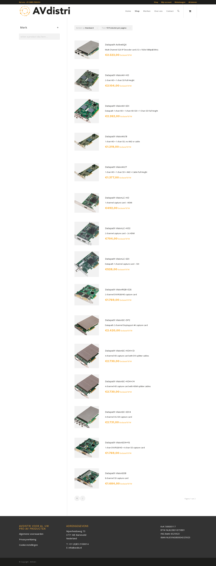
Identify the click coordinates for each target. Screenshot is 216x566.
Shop (156, 2)
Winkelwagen (180, 2)
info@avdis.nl (75, 547)
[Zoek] (178, 11)
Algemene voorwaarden (31, 533)
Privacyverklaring (27, 539)
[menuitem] (156, 2)
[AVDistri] (45, 11)
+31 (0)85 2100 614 (33, 2)
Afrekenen (193, 2)
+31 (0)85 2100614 (79, 543)
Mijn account (166, 2)
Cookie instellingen (28, 544)
